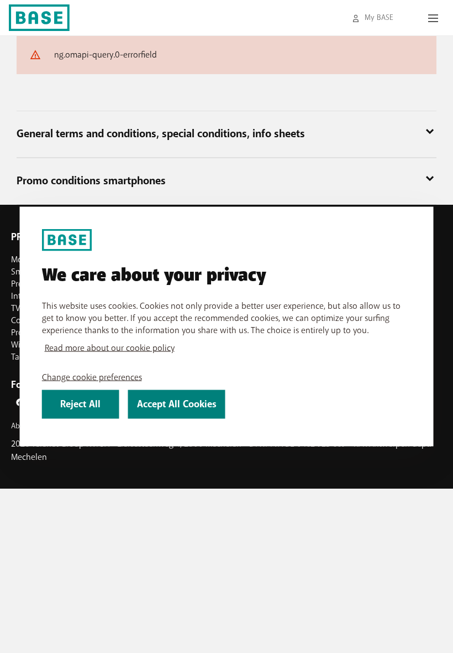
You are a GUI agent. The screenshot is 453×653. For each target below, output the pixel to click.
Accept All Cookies (177, 404)
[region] (227, 327)
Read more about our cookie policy (110, 348)
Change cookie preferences (92, 377)
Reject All (80, 404)
